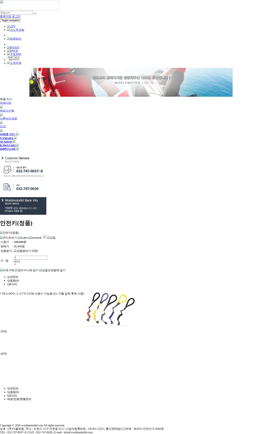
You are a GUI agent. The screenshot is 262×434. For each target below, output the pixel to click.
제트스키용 (7, 110)
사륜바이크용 (8, 118)
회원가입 (5, 16)
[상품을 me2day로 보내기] (44, 237)
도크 (3, 126)
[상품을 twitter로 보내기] (23, 237)
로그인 (16, 16)
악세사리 (5, 102)
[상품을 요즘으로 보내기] (51, 238)
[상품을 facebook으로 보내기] (35, 237)
